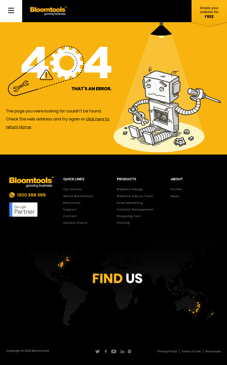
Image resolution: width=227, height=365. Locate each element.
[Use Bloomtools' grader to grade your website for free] (209, 14)
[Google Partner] (33, 209)
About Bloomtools (78, 196)
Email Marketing (130, 203)
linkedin (122, 351)
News (175, 196)
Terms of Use (191, 351)
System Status (75, 223)
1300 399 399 (31, 195)
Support (70, 209)
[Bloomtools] (48, 10)
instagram (130, 351)
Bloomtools (40, 351)
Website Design (130, 189)
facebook (105, 351)
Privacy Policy (167, 351)
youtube (114, 351)
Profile (176, 189)
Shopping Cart (129, 216)
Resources (72, 203)
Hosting (123, 223)
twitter (97, 351)
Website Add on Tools (135, 196)
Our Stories (72, 189)
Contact (70, 216)
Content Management (135, 209)
